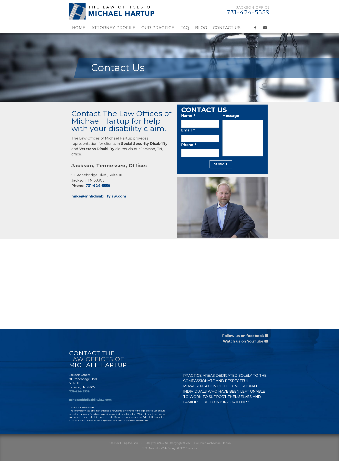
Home (79, 27)
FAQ (184, 27)
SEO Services (188, 448)
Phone (188, 145)
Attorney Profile (113, 27)
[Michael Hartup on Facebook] (255, 28)
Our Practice (157, 27)
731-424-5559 (248, 12)
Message (230, 116)
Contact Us (227, 27)
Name (188, 116)
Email (188, 130)
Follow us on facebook (243, 336)
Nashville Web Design (163, 448)
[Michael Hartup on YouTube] (265, 28)
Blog (201, 27)
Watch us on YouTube (243, 341)
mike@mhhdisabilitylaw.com (98, 196)
